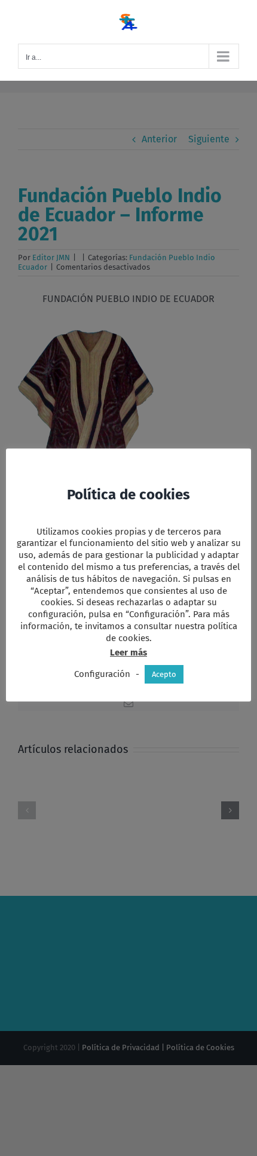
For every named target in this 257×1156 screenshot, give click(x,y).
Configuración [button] (102, 674)
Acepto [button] (164, 674)
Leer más (128, 652)
